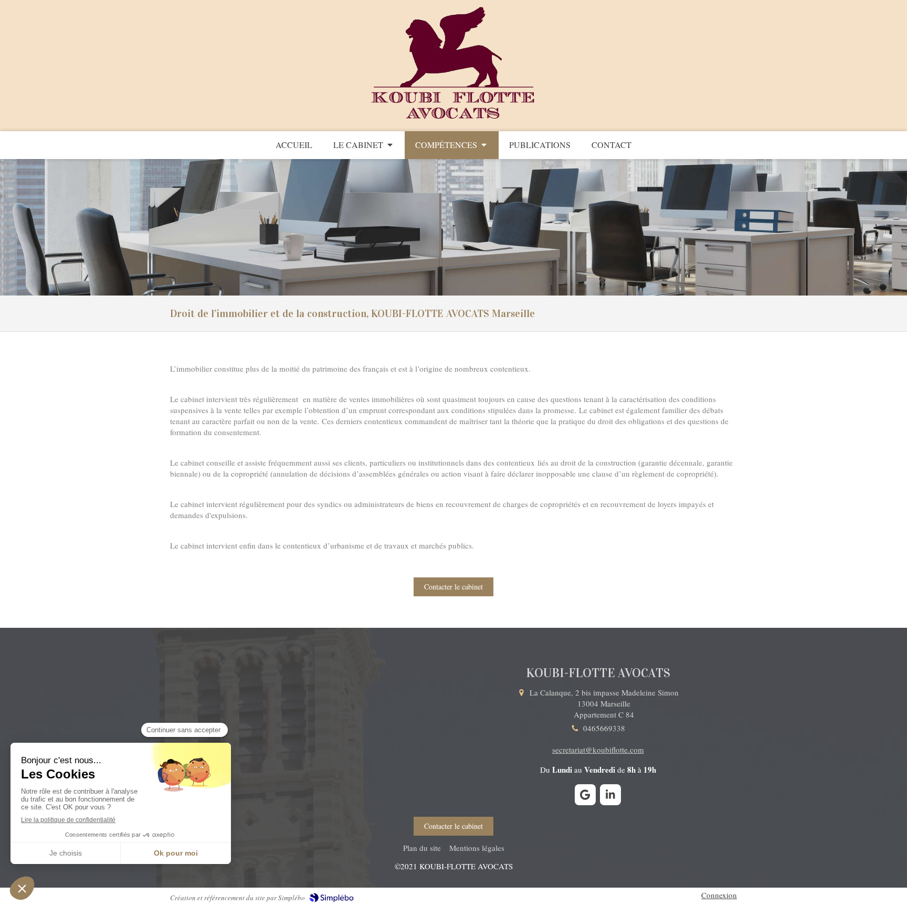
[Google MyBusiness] (585, 794)
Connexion (719, 895)
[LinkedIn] (610, 794)
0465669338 (604, 728)
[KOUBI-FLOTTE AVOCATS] (454, 119)
